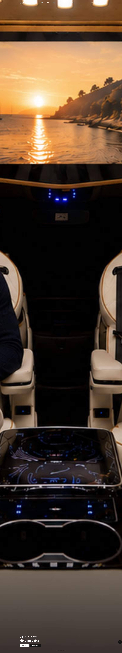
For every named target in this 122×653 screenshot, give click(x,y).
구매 (53, 2)
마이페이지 (100, 2)
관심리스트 (96, 2)
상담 (59, 2)
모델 (42, 2)
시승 (48, 2)
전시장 (65, 2)
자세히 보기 (24, 645)
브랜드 (72, 2)
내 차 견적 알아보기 (35, 645)
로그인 (92, 2)
